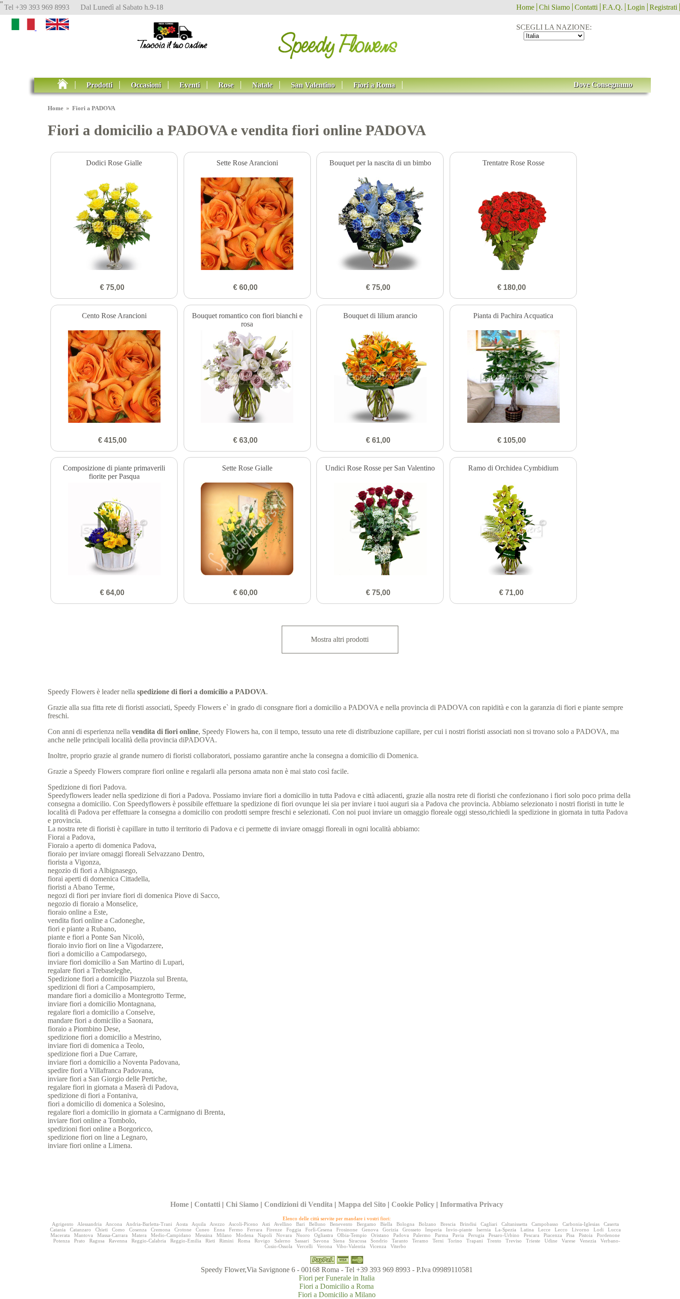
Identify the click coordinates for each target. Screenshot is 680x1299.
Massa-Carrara (112, 1235)
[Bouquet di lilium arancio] (380, 377)
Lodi (598, 1229)
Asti (266, 1224)
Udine (550, 1240)
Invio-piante (459, 1229)
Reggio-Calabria (148, 1240)
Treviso (514, 1240)
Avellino (283, 1224)
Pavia (458, 1235)
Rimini (226, 1240)
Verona (324, 1246)
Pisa (570, 1235)
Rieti (210, 1240)
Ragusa (97, 1240)
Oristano (380, 1235)
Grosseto (411, 1229)
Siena (339, 1240)
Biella (386, 1224)
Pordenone (608, 1235)
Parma (441, 1235)
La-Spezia (505, 1229)
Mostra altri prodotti (340, 639)
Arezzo (217, 1224)
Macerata (60, 1235)
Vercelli (305, 1246)
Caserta (611, 1224)
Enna (219, 1229)
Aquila (199, 1224)
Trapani (474, 1240)
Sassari (302, 1240)
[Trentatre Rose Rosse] (513, 224)
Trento (494, 1240)
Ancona (113, 1224)
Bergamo (366, 1224)
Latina (527, 1229)
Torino (455, 1240)
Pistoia (586, 1235)
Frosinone (347, 1229)
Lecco (561, 1229)
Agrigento (63, 1224)
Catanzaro (80, 1229)
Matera (139, 1235)
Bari (300, 1224)
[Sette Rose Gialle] (247, 530)
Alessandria (89, 1224)
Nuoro (303, 1235)
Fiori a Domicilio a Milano (337, 1295)
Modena (244, 1235)
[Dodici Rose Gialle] (114, 224)
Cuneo (203, 1229)
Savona (321, 1240)
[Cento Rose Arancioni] (114, 377)
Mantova (83, 1235)
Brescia (448, 1224)
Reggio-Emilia (185, 1240)
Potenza (61, 1240)
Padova (401, 1235)
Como (118, 1229)
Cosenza (138, 1229)
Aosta (182, 1224)
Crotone (183, 1229)
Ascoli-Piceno (243, 1224)
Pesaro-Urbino (503, 1235)
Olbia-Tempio (352, 1235)
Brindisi (468, 1224)
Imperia (433, 1229)
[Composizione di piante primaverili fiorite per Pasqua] (114, 530)
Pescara (531, 1235)
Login (636, 7)
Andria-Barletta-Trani (149, 1224)
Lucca (614, 1229)
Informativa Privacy (471, 1204)
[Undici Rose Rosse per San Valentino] (380, 530)
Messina (203, 1235)
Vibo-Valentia (350, 1246)
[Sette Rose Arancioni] (247, 224)
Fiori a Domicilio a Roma (336, 1286)
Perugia (476, 1235)
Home (525, 7)
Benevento (341, 1224)
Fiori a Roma (374, 85)
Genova (370, 1229)
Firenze (274, 1229)
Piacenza (553, 1235)
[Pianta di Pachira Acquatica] (513, 377)
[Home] (340, 42)
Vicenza (378, 1246)
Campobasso (545, 1224)
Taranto (400, 1240)
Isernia (483, 1229)
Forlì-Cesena (318, 1229)
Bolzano (427, 1224)
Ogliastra (323, 1235)
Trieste (533, 1240)
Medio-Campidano (171, 1235)
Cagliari (489, 1224)
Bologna (405, 1224)
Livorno (580, 1229)
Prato (79, 1240)
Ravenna (118, 1240)
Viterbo (398, 1246)
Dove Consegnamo (603, 84)
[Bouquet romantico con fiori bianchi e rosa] (247, 377)
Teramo (420, 1240)
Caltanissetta (514, 1224)
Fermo (236, 1229)
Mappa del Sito (362, 1204)
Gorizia (390, 1229)
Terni (438, 1240)
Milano (224, 1235)
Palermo (422, 1235)
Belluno (317, 1224)
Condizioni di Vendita (298, 1204)
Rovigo (262, 1240)
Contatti (586, 7)
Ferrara (254, 1229)
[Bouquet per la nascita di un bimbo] (380, 224)
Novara (284, 1235)
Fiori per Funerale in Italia (337, 1278)
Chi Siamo (554, 7)
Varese (568, 1240)
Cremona (160, 1229)
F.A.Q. (612, 7)
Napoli (265, 1235)
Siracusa (357, 1240)
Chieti (101, 1229)
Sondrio (379, 1240)
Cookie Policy (412, 1204)
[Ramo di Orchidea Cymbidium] (513, 530)
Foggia (293, 1229)
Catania (58, 1229)
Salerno (282, 1240)
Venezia (588, 1240)
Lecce (544, 1229)
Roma (244, 1240)
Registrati (663, 7)
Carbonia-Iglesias (581, 1224)
